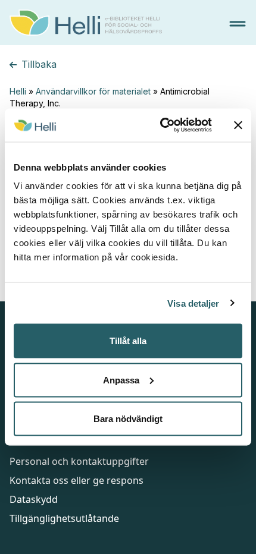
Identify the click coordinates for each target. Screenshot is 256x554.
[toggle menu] (237, 24)
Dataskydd (34, 499)
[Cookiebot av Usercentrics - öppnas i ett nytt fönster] (161, 125)
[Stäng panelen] (238, 125)
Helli (18, 91)
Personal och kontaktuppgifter (79, 461)
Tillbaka (39, 64)
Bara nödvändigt (128, 419)
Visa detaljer (193, 303)
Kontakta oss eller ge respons (76, 480)
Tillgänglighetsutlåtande (64, 518)
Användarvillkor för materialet (93, 91)
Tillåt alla (128, 341)
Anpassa (121, 379)
